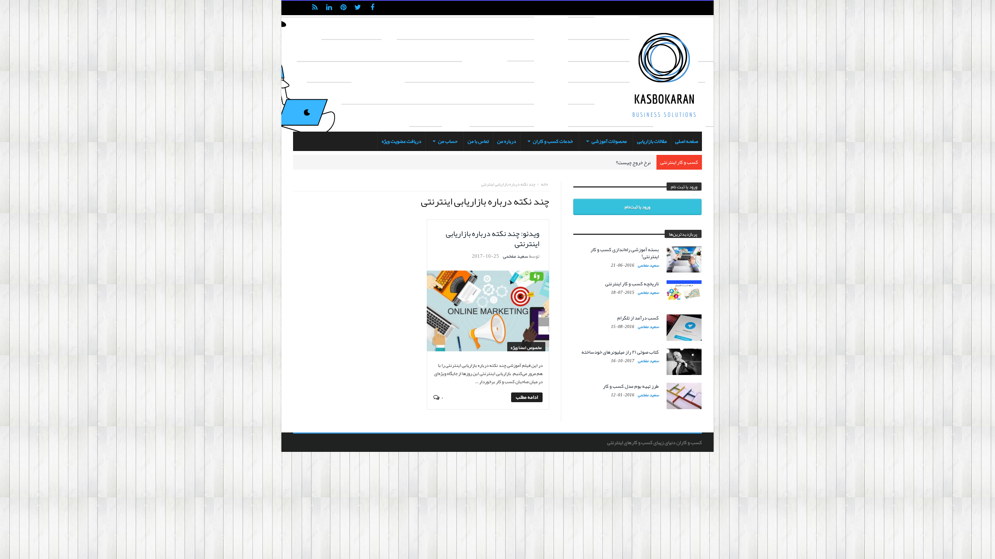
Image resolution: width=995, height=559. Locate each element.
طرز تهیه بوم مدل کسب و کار (631, 386)
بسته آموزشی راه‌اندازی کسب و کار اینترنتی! (624, 253)
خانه (544, 184)
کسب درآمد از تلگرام (638, 318)
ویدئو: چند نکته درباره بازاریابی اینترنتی (492, 238)
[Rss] (314, 8)
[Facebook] (372, 8)
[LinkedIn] (329, 8)
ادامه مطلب (527, 397)
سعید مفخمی (515, 256)
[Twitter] (358, 8)
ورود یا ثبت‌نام (637, 207)
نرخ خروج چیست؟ (633, 163)
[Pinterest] (343, 8)
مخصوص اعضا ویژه (526, 347)
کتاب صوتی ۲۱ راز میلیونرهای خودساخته (620, 352)
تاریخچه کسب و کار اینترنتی (632, 284)
